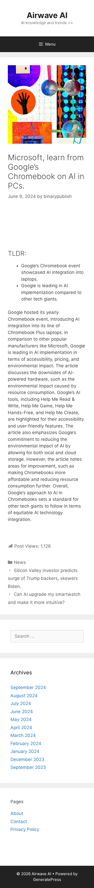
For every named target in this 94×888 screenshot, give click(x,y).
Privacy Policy (24, 829)
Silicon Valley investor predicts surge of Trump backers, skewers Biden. (43, 578)
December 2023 (27, 759)
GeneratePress (47, 879)
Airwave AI (47, 15)
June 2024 (21, 711)
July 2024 (20, 703)
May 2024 (21, 719)
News (20, 562)
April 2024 (21, 727)
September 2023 (28, 767)
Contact (18, 821)
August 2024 (24, 695)
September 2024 (28, 687)
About (16, 813)
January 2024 (24, 751)
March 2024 (23, 735)
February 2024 (25, 743)
